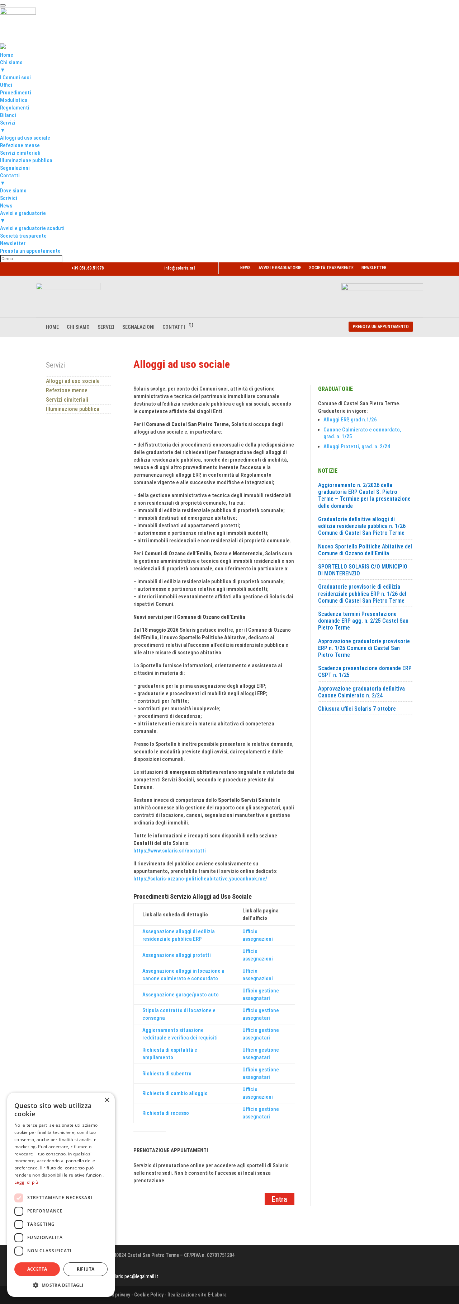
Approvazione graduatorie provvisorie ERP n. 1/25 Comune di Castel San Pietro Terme (364, 648)
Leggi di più (26, 1182)
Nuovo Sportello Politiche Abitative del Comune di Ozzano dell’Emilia (365, 550)
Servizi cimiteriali (67, 399)
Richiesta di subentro (166, 1073)
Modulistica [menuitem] (14, 100)
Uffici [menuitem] (6, 85)
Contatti (173, 327)
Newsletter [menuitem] (12, 243)
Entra (279, 1199)
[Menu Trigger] (3, 5)
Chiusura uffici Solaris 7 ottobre (357, 708)
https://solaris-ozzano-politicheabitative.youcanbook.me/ (200, 878)
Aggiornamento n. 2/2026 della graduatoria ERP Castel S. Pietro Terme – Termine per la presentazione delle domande (364, 495)
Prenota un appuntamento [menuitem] (30, 251)
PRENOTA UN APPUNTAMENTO (381, 326)
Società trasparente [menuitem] (23, 236)
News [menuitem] (6, 205)
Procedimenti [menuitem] (15, 92)
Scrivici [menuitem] (8, 198)
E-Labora (217, 1295)
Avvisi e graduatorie (280, 267)
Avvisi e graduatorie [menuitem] (23, 217)
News (245, 267)
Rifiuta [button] (86, 1269)
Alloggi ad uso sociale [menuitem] (25, 138)
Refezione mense (66, 390)
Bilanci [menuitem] (8, 115)
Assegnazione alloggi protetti (176, 955)
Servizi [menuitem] (7, 127)
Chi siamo (78, 327)
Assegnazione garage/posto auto (180, 994)
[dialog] (61, 1195)
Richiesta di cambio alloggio (175, 1093)
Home (52, 327)
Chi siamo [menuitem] (11, 66)
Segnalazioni (138, 327)
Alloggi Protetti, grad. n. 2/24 (356, 446)
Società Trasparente (331, 267)
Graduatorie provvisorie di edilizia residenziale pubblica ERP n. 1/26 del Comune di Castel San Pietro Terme (362, 593)
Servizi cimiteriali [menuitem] (20, 153)
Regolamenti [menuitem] (14, 107)
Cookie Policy (149, 1295)
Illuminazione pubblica (72, 409)
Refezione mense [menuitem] (20, 145)
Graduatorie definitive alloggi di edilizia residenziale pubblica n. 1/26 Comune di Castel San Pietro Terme (362, 526)
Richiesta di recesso (165, 1113)
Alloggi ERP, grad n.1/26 (350, 419)
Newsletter (374, 267)
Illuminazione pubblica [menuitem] (26, 160)
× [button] (106, 1100)
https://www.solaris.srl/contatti (169, 850)
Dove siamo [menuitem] (13, 190)
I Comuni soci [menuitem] (15, 77)
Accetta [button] (37, 1269)
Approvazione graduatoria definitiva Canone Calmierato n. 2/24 (361, 692)
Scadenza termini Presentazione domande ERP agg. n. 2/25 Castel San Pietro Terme (363, 621)
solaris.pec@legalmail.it (134, 1276)
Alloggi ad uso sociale (73, 381)
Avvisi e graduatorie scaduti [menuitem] (32, 228)
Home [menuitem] (6, 55)
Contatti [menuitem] (10, 179)
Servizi (106, 327)
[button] (61, 1285)
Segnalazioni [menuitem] (15, 168)
